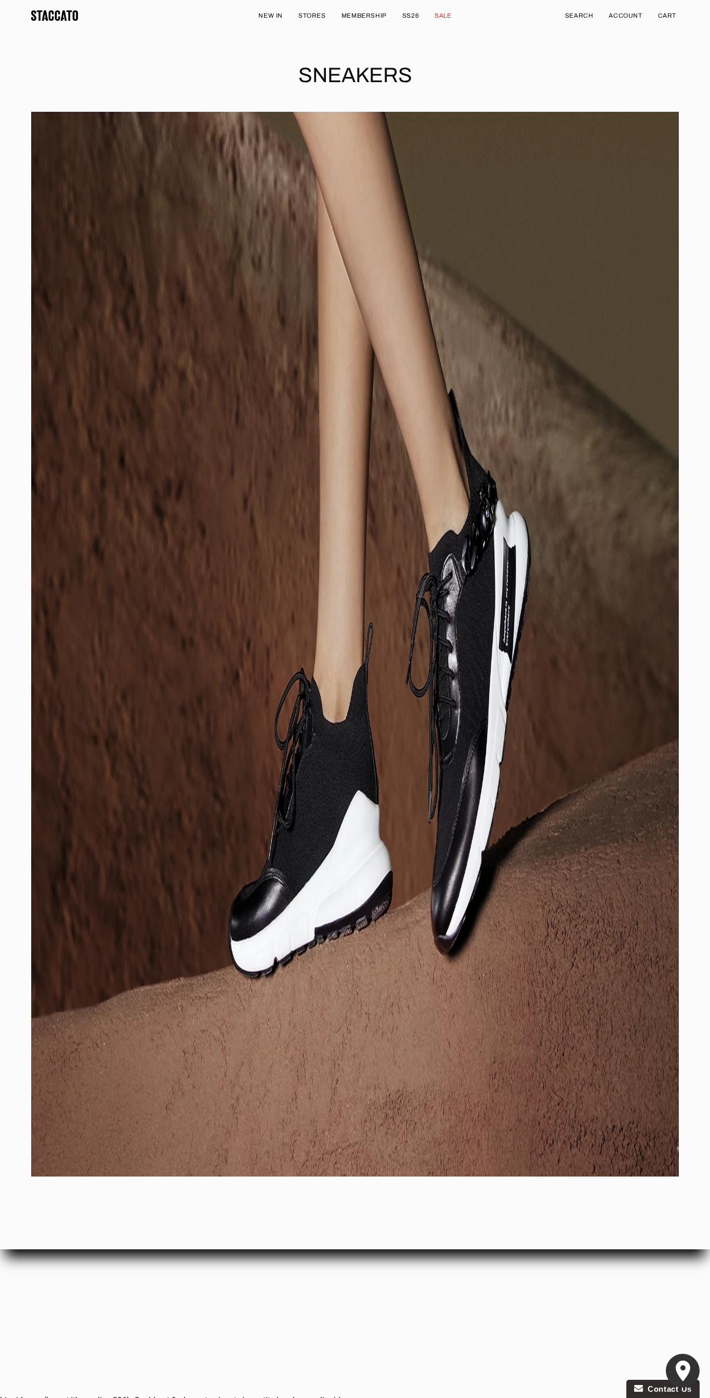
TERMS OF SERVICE (63, 1321)
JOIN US (178, 1306)
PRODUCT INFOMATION (204, 1291)
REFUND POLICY (192, 1275)
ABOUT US (48, 1275)
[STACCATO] (54, 15)
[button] (579, 15)
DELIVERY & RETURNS (67, 1291)
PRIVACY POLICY (59, 1306)
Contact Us (667, 1388)
